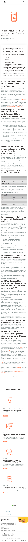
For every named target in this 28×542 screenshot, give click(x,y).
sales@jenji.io (19, 367)
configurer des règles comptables (14, 350)
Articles (3, 28)
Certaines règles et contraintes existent (15, 106)
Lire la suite (5, 415)
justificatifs (21, 128)
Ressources (8, 514)
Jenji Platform (9, 511)
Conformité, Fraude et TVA (15, 28)
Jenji (21, 347)
